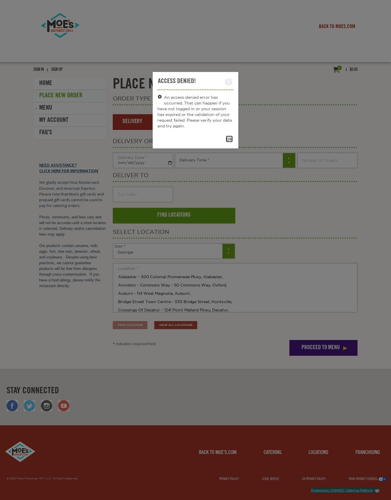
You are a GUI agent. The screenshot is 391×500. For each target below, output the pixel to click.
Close (229, 82)
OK (229, 139)
